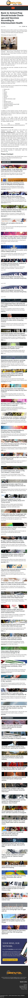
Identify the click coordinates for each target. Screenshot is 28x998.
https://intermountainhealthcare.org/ (14, 157)
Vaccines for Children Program (8, 81)
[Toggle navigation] (13, 8)
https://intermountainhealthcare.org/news (10, 146)
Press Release (7, 159)
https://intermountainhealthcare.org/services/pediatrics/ (13, 125)
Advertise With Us (23, 986)
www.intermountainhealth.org (8, 132)
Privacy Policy (24, 988)
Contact (25, 984)
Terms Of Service (23, 987)
